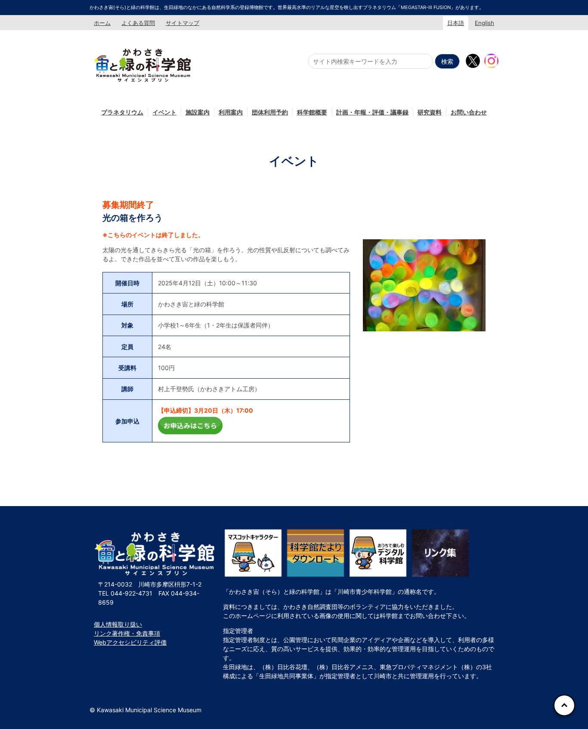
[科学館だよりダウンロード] (315, 553)
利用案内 (231, 112)
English (484, 22)
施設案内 (198, 112)
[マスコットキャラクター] (253, 553)
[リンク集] (440, 553)
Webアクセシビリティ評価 (130, 642)
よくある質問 (138, 22)
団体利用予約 (270, 112)
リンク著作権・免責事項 (127, 633)
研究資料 (430, 112)
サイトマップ (182, 22)
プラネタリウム (122, 112)
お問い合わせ (469, 112)
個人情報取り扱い (118, 624)
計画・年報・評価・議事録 (372, 112)
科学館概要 (312, 112)
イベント (164, 112)
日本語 (455, 22)
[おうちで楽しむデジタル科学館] (378, 553)
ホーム (102, 22)
